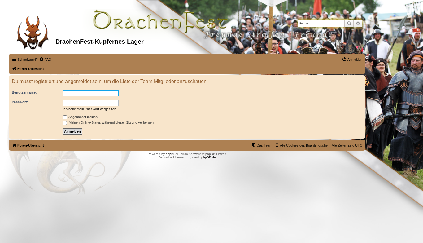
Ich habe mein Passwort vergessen (89, 109)
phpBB (171, 154)
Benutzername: (24, 92)
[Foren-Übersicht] (32, 30)
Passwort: (20, 102)
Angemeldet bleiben (83, 117)
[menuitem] (45, 59)
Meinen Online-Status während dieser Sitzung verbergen (111, 122)
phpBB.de (208, 157)
